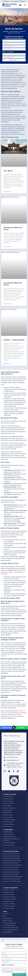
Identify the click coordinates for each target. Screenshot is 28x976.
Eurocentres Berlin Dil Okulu (13, 284)
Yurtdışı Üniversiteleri (10, 888)
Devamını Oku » (8, 191)
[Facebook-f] (13, 771)
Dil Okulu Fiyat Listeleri (11, 851)
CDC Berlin (8, 171)
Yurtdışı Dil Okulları (13, 31)
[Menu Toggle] (20, 5)
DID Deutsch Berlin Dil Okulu (13, 228)
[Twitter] (18, 771)
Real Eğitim (5, 31)
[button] (25, 5)
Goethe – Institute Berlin (14, 340)
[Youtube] (9, 771)
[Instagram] (5, 771)
